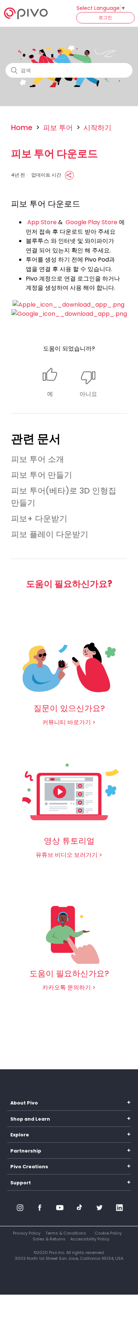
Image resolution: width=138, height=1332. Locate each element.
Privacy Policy (26, 1233)
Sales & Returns (49, 1239)
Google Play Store (91, 222)
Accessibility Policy (89, 1239)
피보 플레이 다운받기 (49, 534)
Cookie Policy (108, 1233)
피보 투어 (58, 128)
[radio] (50, 383)
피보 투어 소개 (37, 459)
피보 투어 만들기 (41, 475)
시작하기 (98, 128)
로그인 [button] (105, 17)
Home (21, 128)
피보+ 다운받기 (39, 518)
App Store (42, 222)
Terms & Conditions (65, 1233)
